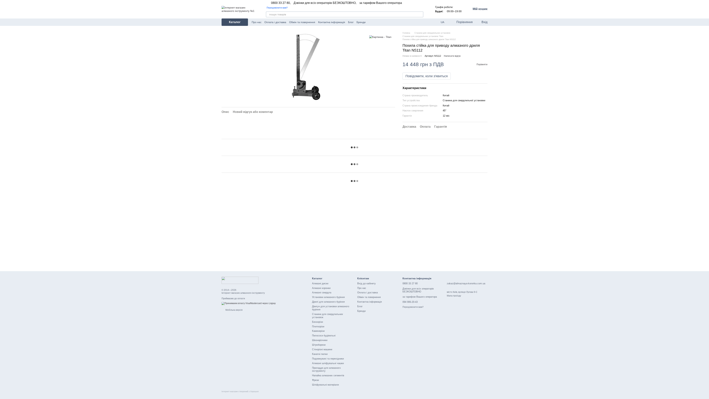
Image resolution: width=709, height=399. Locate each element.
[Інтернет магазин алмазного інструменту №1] (240, 280)
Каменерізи (318, 331)
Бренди (361, 22)
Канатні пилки (320, 354)
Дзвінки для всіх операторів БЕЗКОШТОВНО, (325, 2)
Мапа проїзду (454, 295)
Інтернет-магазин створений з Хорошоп (240, 391)
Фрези (315, 380)
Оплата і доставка (275, 22)
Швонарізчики (319, 340)
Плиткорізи (318, 326)
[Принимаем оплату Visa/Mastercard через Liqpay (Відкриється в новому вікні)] (249, 303)
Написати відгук (452, 56)
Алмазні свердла (321, 292)
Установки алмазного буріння (328, 297)
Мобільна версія (234, 310)
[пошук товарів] (420, 14)
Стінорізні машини (322, 349)
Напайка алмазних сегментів (328, 375)
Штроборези (319, 344)
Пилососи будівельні (323, 335)
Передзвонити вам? (277, 7)
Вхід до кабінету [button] (366, 283)
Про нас (256, 22)
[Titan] (380, 37)
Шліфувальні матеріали (325, 384)
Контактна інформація (331, 22)
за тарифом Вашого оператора (380, 2)
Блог (351, 22)
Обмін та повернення (302, 22)
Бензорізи (317, 321)
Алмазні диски (320, 283)
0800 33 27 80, (281, 2)
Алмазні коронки (321, 288)
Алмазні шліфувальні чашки (328, 363)
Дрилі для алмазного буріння (328, 301)
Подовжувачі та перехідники (328, 358)
